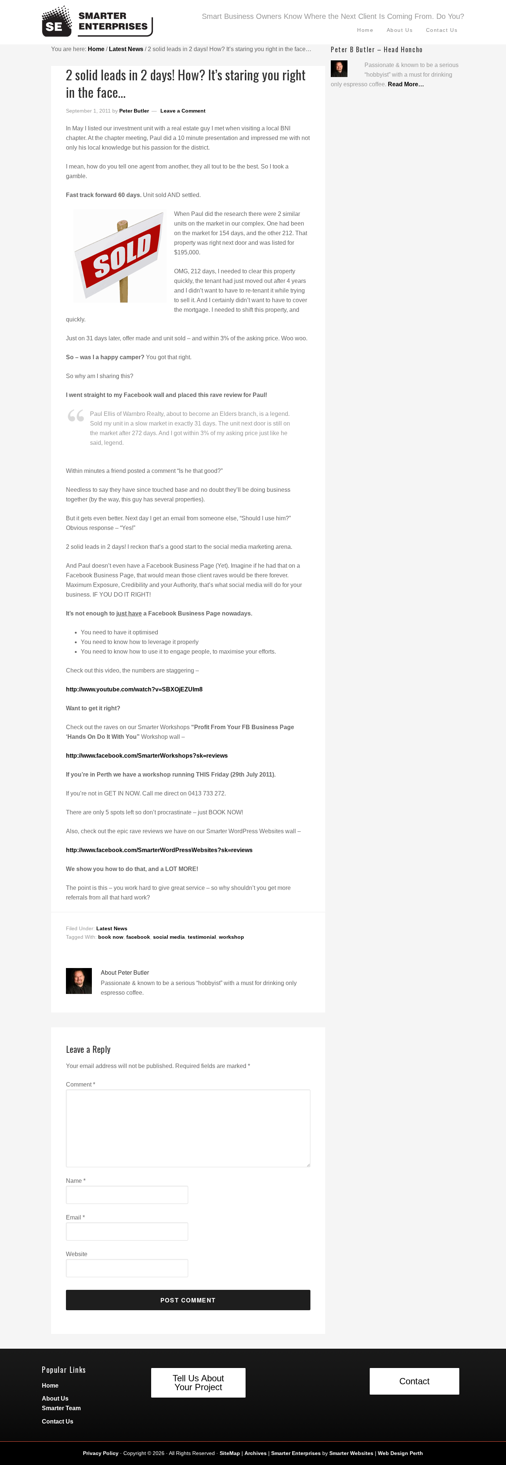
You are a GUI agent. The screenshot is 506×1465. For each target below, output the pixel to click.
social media (169, 937)
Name (76, 1181)
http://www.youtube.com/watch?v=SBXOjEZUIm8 (134, 689)
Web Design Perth (400, 1453)
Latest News (111, 928)
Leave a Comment (183, 111)
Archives (255, 1453)
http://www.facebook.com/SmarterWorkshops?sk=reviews (147, 755)
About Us (55, 1398)
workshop (231, 937)
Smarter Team (61, 1408)
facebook (138, 937)
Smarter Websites (351, 1453)
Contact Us (57, 1421)
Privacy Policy (101, 1453)
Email (75, 1217)
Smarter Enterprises (296, 1453)
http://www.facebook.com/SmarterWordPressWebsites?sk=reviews (159, 850)
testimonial (202, 937)
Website (76, 1254)
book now (110, 937)
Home (50, 1385)
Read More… (406, 84)
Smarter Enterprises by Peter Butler (116, 24)
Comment (80, 1084)
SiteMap (230, 1453)
